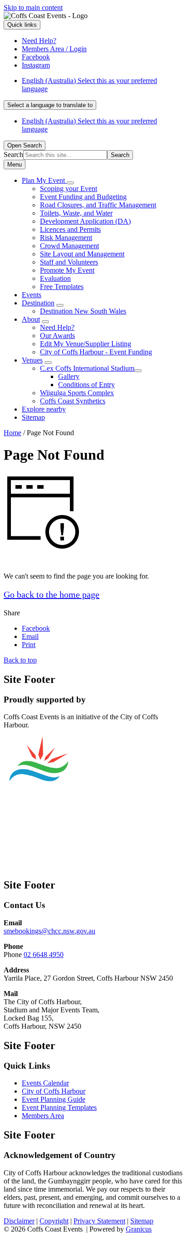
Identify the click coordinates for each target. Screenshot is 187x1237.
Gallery (68, 376)
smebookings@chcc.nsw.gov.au (49, 931)
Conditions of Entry (86, 384)
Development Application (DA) (85, 221)
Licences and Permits (70, 229)
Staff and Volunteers (69, 262)
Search (13, 154)
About (31, 319)
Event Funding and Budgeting (83, 197)
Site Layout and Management (82, 254)
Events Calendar (45, 1083)
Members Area (43, 1115)
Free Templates (62, 286)
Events (31, 295)
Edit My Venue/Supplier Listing (85, 344)
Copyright (54, 1221)
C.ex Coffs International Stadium (87, 368)
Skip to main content (33, 7)
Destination (38, 303)
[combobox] (50, 105)
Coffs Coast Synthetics (72, 401)
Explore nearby (44, 409)
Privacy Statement (99, 1221)
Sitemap (33, 417)
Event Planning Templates (59, 1107)
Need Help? (57, 327)
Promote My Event (67, 270)
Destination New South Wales (83, 311)
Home (12, 433)
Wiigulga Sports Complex (77, 393)
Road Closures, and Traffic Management (98, 205)
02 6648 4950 (44, 954)
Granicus (139, 1229)
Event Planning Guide (53, 1099)
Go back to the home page (51, 594)
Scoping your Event (68, 188)
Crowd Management (69, 246)
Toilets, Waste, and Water (76, 213)
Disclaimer (19, 1221)
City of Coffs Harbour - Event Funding (96, 352)
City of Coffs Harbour (53, 1091)
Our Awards (57, 335)
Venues (32, 360)
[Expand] (70, 183)
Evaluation (55, 278)
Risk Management (66, 237)
